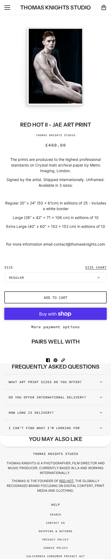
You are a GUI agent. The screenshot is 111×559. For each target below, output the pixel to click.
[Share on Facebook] (48, 360)
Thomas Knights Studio (55, 135)
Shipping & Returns (55, 531)
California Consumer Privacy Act (55, 556)
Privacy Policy (55, 539)
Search (55, 514)
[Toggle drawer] (7, 7)
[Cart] (104, 7)
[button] (63, 360)
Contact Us (55, 523)
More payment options (55, 326)
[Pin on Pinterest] (55, 360)
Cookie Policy (55, 548)
